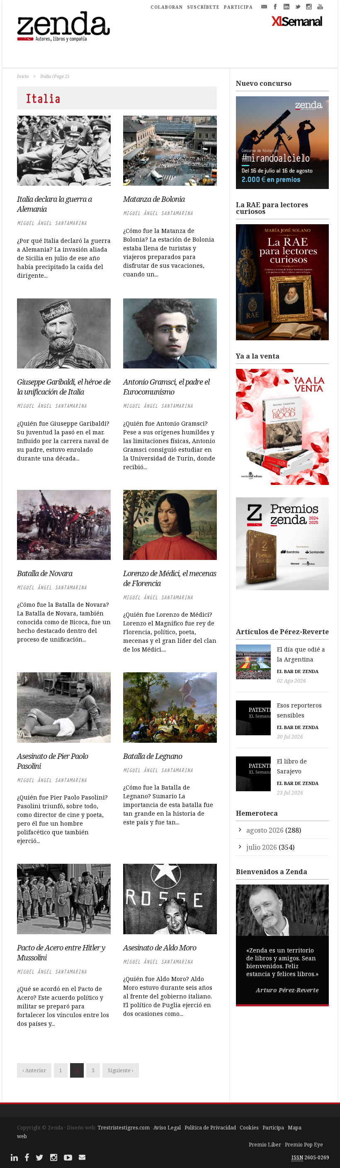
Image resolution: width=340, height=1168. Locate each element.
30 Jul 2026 (290, 736)
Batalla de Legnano (152, 756)
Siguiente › (121, 1070)
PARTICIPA (238, 7)
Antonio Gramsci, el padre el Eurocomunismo (166, 387)
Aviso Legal (167, 1127)
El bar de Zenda (297, 671)
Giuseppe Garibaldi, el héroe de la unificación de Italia (63, 387)
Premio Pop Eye (304, 1144)
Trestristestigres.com (123, 1127)
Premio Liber (265, 1144)
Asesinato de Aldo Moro (159, 947)
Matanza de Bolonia (154, 199)
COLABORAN (167, 7)
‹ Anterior (34, 1070)
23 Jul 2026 (290, 792)
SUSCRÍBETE (203, 7)
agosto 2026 (265, 830)
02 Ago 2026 (291, 680)
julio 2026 (261, 847)
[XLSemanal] (297, 21)
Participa (273, 1127)
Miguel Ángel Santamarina (52, 223)
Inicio (23, 76)
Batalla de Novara (44, 573)
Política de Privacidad (210, 1127)
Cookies (249, 1127)
